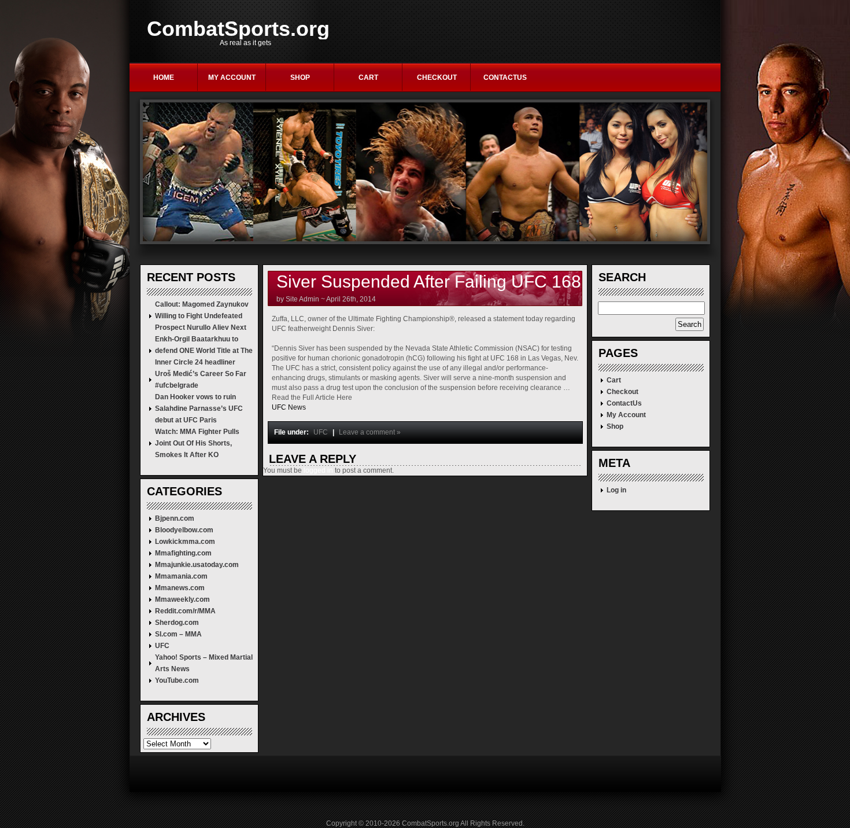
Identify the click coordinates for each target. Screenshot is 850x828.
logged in (318, 470)
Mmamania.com (181, 576)
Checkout (437, 77)
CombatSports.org (238, 29)
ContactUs (505, 77)
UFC (162, 646)
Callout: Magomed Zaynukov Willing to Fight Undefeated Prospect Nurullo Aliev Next (202, 316)
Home (163, 77)
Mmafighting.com (183, 553)
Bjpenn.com (174, 518)
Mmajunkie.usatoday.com (197, 565)
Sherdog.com (177, 623)
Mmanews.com (180, 588)
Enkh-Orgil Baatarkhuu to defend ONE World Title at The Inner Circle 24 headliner (204, 350)
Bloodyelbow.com (184, 530)
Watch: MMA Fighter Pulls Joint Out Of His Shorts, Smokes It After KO (197, 443)
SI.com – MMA (178, 634)
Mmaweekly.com (182, 599)
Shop (300, 77)
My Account (232, 77)
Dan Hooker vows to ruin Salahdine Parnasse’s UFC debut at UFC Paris (199, 408)
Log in (616, 490)
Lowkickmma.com (185, 542)
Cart (368, 77)
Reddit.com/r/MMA (185, 611)
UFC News (289, 407)
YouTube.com (177, 680)
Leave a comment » (370, 432)
